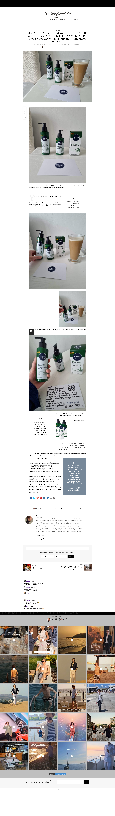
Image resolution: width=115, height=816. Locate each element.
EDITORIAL (64, 5)
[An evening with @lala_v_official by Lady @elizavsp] (14, 640)
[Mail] (50, 792)
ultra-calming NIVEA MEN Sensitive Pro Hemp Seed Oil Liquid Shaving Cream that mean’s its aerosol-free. (40, 429)
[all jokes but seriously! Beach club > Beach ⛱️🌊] (43, 669)
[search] (83, 5)
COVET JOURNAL (54, 5)
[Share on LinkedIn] (44, 498)
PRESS (7, 1)
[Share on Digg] (48, 498)
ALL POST (17, 1)
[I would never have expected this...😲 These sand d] (72, 669)
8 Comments (61, 47)
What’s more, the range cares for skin (41, 476)
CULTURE (48, 5)
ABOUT (14, 1)
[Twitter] (24, 112)
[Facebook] (24, 110)
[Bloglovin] (62, 792)
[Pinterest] (24, 114)
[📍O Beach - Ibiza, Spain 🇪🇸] (72, 756)
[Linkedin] (68, 792)
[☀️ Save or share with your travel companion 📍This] (72, 640)
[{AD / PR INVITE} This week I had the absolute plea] (43, 640)
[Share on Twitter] (34, 498)
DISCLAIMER (4, 1)
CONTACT (10, 1)
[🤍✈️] (43, 756)
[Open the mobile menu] (112, 5)
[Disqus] (57, 594)
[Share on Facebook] (31, 498)
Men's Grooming (48, 575)
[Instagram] (56, 792)
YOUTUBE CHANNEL (71, 5)
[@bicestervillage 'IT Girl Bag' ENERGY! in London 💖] (14, 756)
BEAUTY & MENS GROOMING (56, 30)
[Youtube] (53, 792)
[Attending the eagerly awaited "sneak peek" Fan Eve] (72, 727)
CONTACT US (79, 5)
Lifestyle (61, 30)
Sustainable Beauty (81, 575)
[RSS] (65, 792)
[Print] (54, 498)
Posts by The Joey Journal (40, 535)
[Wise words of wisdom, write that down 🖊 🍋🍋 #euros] (14, 669)
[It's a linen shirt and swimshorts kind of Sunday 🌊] (72, 698)
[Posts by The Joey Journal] (42, 47)
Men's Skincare (55, 575)
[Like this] (24, 118)
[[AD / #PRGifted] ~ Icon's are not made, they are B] (43, 727)
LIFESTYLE (43, 5)
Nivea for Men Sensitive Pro (71, 575)
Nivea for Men (62, 575)
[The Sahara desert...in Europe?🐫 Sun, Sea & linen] (14, 698)
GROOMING (38, 5)
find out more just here (50, 481)
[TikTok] (71, 792)
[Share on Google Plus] (37, 498)
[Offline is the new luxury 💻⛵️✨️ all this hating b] (43, 698)
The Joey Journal (47, 47)
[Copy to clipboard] (24, 116)
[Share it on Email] (51, 498)
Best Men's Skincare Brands (39, 575)
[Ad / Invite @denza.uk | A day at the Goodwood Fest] (14, 727)
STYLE (33, 5)
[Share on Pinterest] (41, 498)
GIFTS (60, 5)
